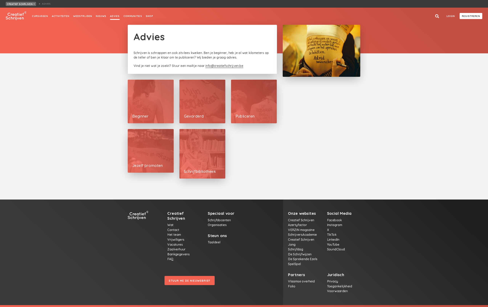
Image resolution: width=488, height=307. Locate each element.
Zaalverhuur (176, 249)
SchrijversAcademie (302, 234)
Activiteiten (60, 16)
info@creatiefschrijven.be (224, 66)
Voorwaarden (337, 291)
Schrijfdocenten (219, 220)
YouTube (333, 244)
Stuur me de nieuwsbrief (189, 280)
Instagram (334, 225)
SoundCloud (336, 249)
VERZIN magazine (301, 230)
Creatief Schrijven (20, 4)
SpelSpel (294, 264)
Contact (173, 230)
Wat (170, 225)
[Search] (437, 16)
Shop (149, 16)
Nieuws (101, 16)
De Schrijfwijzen (299, 254)
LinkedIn (333, 239)
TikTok (331, 234)
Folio (291, 286)
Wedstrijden (82, 16)
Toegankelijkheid (339, 286)
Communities (133, 16)
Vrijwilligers (175, 239)
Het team (174, 234)
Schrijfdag (295, 249)
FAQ (170, 259)
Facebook (334, 220)
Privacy (332, 281)
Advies (115, 16)
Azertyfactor (297, 225)
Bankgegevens (178, 254)
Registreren (471, 16)
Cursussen (40, 16)
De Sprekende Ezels (302, 259)
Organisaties (217, 225)
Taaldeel (214, 242)
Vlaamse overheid (301, 281)
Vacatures (175, 244)
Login (451, 16)
